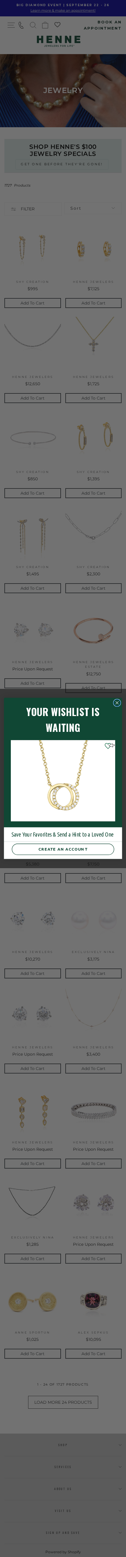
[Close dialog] (117, 702)
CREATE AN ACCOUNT (62, 849)
